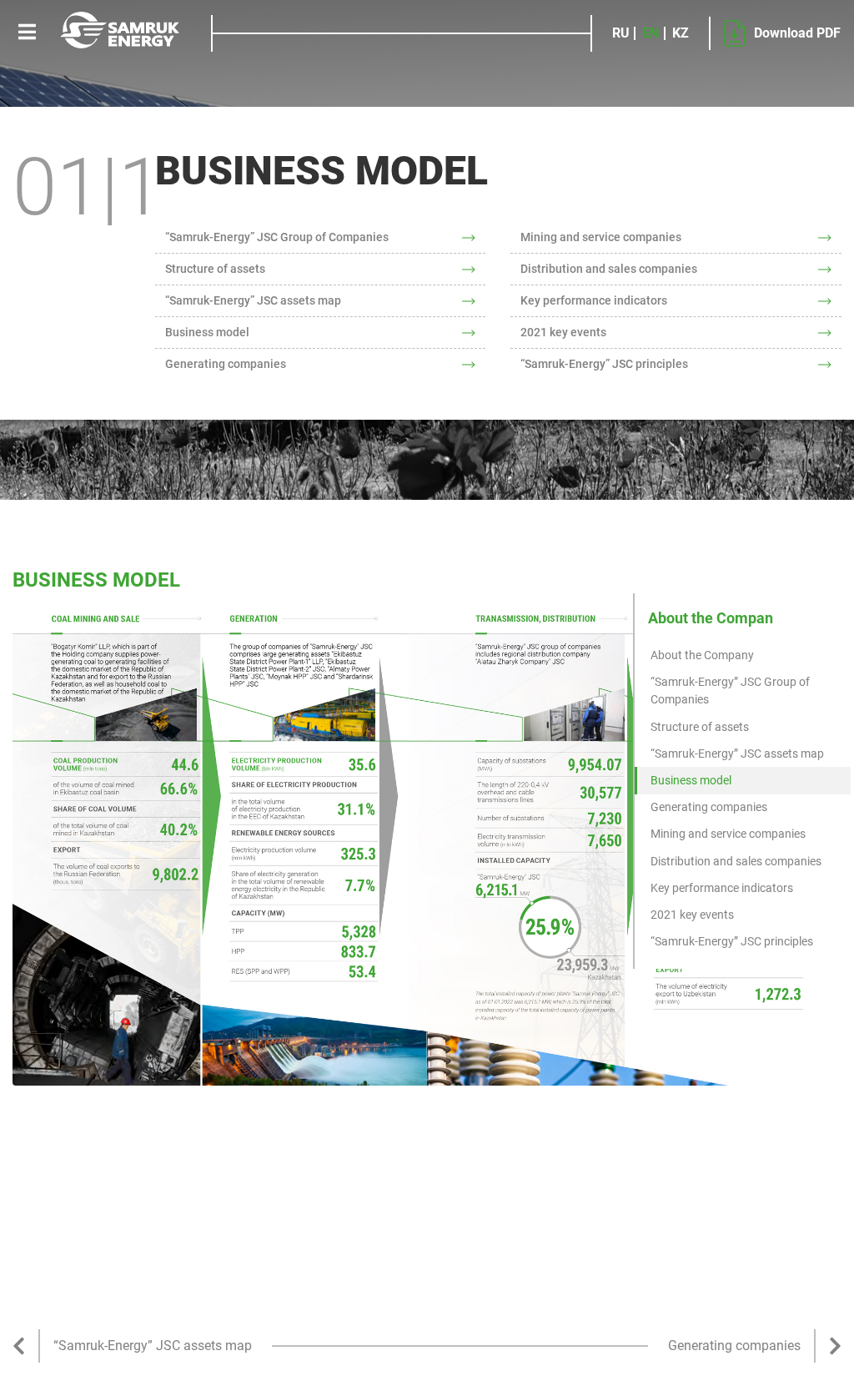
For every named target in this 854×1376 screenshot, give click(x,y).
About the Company (702, 655)
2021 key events (563, 332)
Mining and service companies (600, 237)
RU (621, 33)
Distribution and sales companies (608, 268)
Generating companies (225, 363)
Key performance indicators (593, 300)
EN (650, 33)
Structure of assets (215, 268)
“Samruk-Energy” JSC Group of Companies (277, 237)
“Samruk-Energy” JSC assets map (253, 300)
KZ (680, 33)
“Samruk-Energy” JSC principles (604, 363)
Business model (207, 332)
